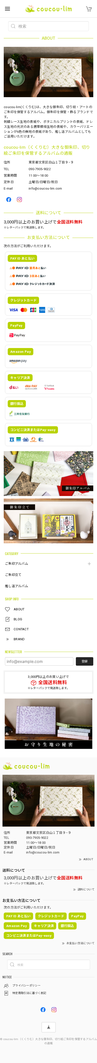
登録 (85, 661)
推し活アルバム (16, 586)
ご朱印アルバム (16, 564)
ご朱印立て (13, 575)
